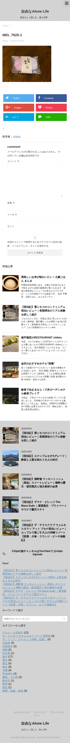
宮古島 (6, 653)
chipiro (17, 136)
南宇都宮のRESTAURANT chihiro (41, 337)
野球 (5, 684)
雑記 (5, 687)
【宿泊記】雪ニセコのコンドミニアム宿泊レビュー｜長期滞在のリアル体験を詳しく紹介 (43, 310)
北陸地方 (7, 646)
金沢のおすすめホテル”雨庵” (38, 363)
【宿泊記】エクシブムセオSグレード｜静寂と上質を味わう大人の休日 (44, 458)
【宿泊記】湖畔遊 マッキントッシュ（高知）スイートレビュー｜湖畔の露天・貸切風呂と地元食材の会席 (43, 483)
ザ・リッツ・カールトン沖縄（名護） (24, 639)
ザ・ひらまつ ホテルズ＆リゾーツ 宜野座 (26, 636)
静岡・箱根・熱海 (12, 690)
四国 (5, 649)
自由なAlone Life (35, 11)
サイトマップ (40, 712)
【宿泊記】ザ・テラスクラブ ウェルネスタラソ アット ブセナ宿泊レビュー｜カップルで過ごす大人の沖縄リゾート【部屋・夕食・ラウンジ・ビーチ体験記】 (44, 533)
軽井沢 (6, 680)
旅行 (5, 656)
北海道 (6, 642)
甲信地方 (7, 673)
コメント (13, 161)
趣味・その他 (10, 677)
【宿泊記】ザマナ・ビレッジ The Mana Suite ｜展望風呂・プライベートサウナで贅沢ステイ (44, 506)
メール (12, 214)
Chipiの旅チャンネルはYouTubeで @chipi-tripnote (37, 553)
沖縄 (5, 670)
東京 (5, 660)
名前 (11, 202)
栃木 (5, 666)
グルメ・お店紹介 (12, 632)
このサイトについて (21, 712)
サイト (10, 226)
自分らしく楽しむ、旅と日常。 (35, 729)
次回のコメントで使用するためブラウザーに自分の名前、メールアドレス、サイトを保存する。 (34, 244)
